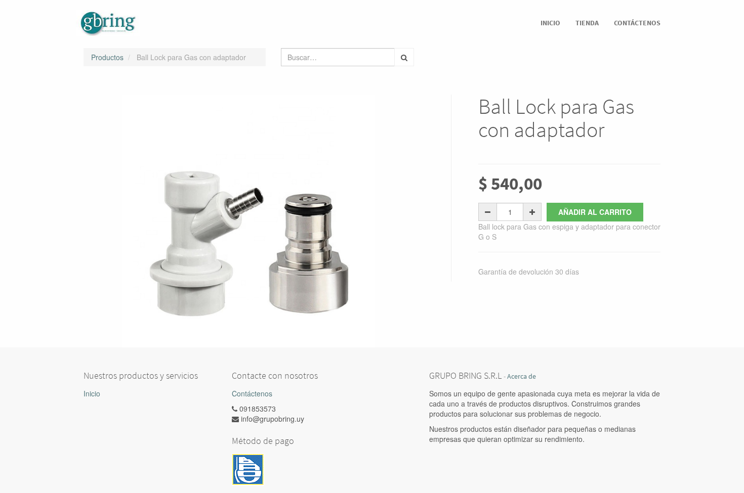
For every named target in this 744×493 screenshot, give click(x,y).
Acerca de (521, 376)
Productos (107, 57)
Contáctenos (252, 393)
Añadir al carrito (595, 212)
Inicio (92, 393)
